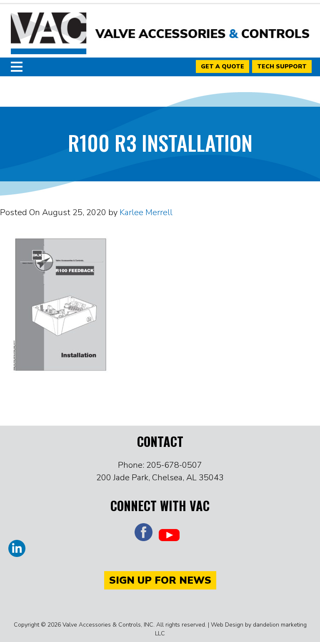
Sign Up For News (160, 580)
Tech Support (282, 66)
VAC (160, 33)
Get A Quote (222, 66)
